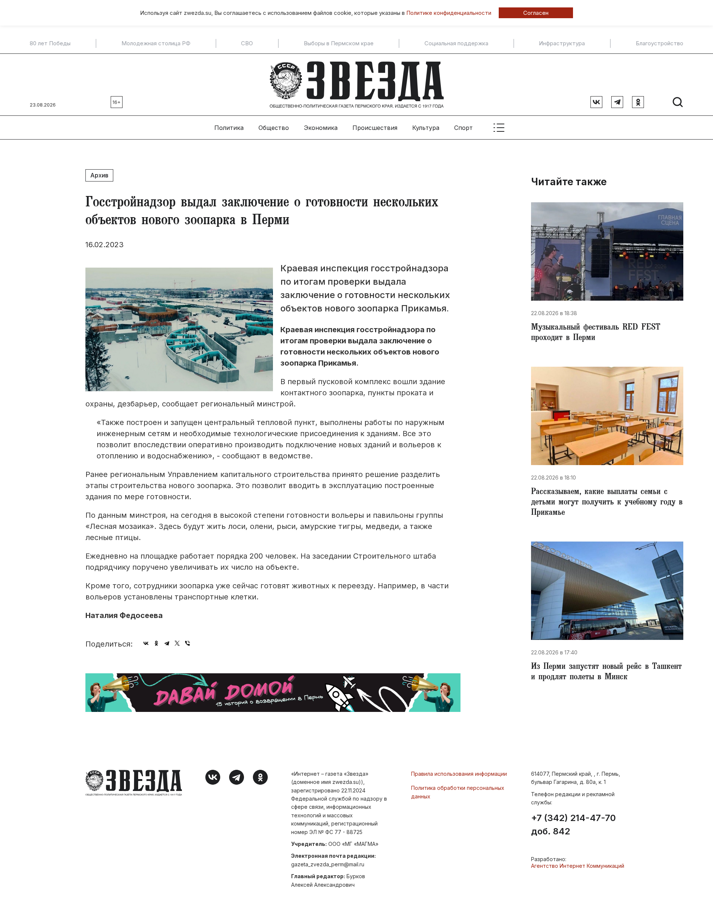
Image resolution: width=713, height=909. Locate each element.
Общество (273, 127)
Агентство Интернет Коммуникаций (577, 866)
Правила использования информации (459, 774)
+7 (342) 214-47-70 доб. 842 (573, 825)
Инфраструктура (562, 43)
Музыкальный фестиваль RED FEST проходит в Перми (595, 333)
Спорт (463, 127)
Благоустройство (659, 43)
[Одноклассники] (156, 643)
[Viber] (187, 643)
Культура (425, 127)
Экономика (321, 127)
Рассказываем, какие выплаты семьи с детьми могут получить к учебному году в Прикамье (607, 503)
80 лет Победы (50, 43)
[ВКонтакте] (145, 643)
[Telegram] (166, 643)
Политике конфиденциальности (448, 12)
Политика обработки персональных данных (457, 792)
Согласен (535, 12)
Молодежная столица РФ (156, 43)
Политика (229, 127)
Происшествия (374, 127)
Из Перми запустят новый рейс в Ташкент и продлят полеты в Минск (606, 672)
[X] (177, 643)
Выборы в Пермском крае (339, 43)
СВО (247, 43)
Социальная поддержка (456, 43)
